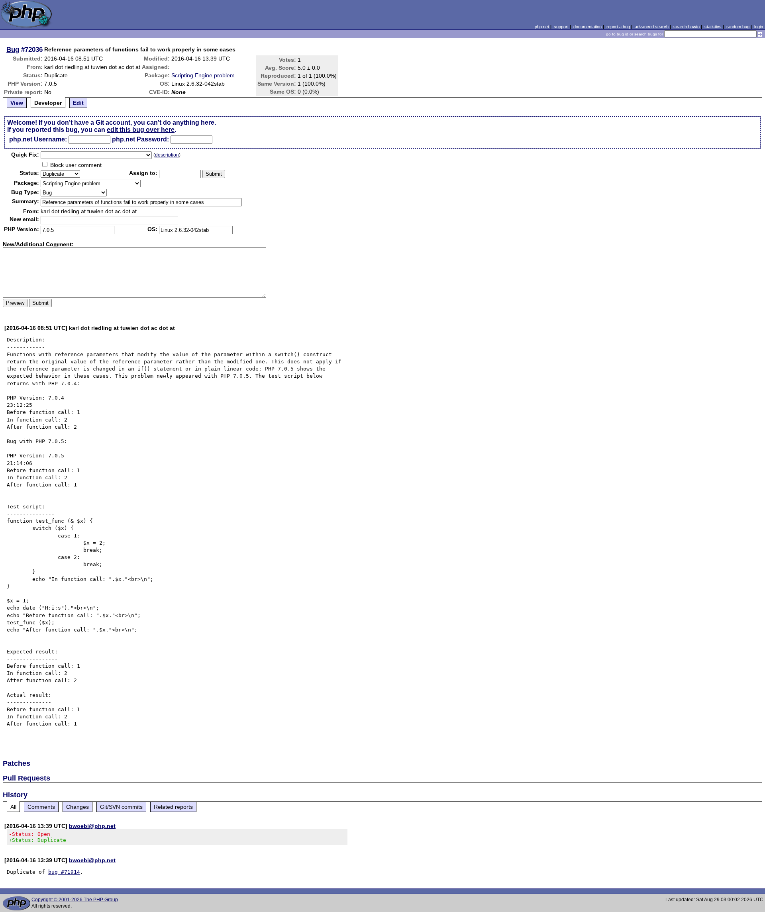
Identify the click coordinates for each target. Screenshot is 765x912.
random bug (737, 26)
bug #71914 (64, 872)
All (13, 807)
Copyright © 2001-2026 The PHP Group (74, 899)
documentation (587, 26)
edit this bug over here (141, 129)
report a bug (618, 26)
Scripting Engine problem (203, 75)
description (167, 155)
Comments (41, 807)
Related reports (173, 807)
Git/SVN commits (121, 807)
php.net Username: (38, 139)
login (758, 26)
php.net (542, 26)
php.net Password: (140, 139)
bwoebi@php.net (92, 826)
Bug (12, 49)
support (561, 26)
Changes (77, 807)
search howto (686, 26)
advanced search (652, 26)
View (16, 103)
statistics (713, 26)
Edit (78, 103)
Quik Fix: (25, 154)
